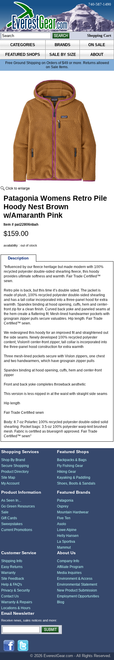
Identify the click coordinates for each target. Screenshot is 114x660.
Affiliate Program (70, 567)
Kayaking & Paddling (73, 477)
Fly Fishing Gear (70, 466)
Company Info (68, 561)
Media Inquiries (69, 573)
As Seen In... (11, 500)
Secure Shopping (15, 466)
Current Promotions (16, 530)
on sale (96, 45)
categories (22, 45)
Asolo (61, 524)
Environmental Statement (77, 584)
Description (18, 258)
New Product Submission (77, 590)
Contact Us (10, 596)
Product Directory (15, 472)
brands (62, 45)
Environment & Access (74, 579)
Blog (60, 602)
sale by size (62, 54)
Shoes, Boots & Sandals (76, 483)
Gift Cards (9, 518)
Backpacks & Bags (72, 460)
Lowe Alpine (67, 530)
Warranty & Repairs (16, 602)
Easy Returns (12, 567)
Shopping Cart (99, 35)
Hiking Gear (66, 472)
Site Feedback (12, 579)
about (96, 54)
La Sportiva (66, 542)
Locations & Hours (15, 608)
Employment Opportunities (78, 596)
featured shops (22, 54)
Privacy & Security (15, 590)
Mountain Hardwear (73, 512)
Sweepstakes (12, 524)
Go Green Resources (18, 506)
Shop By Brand (13, 460)
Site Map (8, 477)
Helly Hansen (68, 536)
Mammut (64, 547)
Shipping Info (11, 561)
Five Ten (63, 518)
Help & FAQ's (11, 584)
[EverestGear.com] (57, 15)
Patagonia (65, 500)
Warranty (8, 573)
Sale (4, 512)
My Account (10, 483)
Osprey (62, 506)
